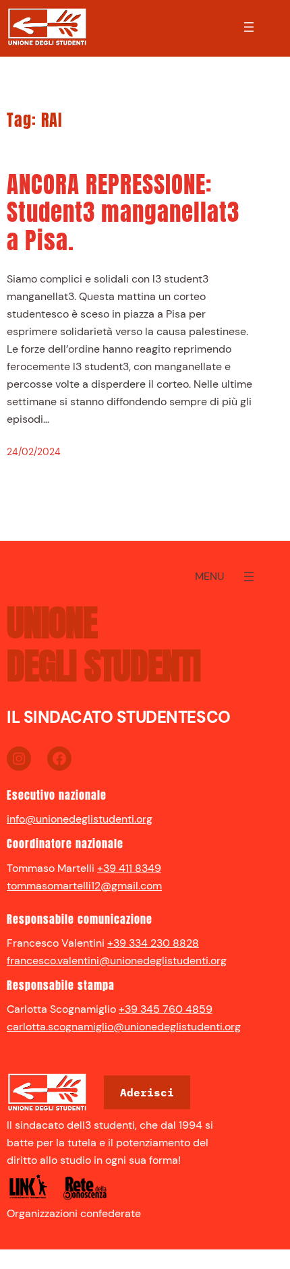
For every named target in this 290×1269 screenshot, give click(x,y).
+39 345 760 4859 (165, 1009)
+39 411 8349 (129, 868)
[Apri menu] (249, 27)
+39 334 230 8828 (153, 943)
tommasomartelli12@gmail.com (84, 886)
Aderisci (147, 1092)
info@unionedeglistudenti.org (79, 819)
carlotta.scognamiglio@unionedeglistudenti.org (124, 1027)
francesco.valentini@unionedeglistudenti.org (117, 960)
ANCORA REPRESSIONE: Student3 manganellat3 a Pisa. (123, 213)
